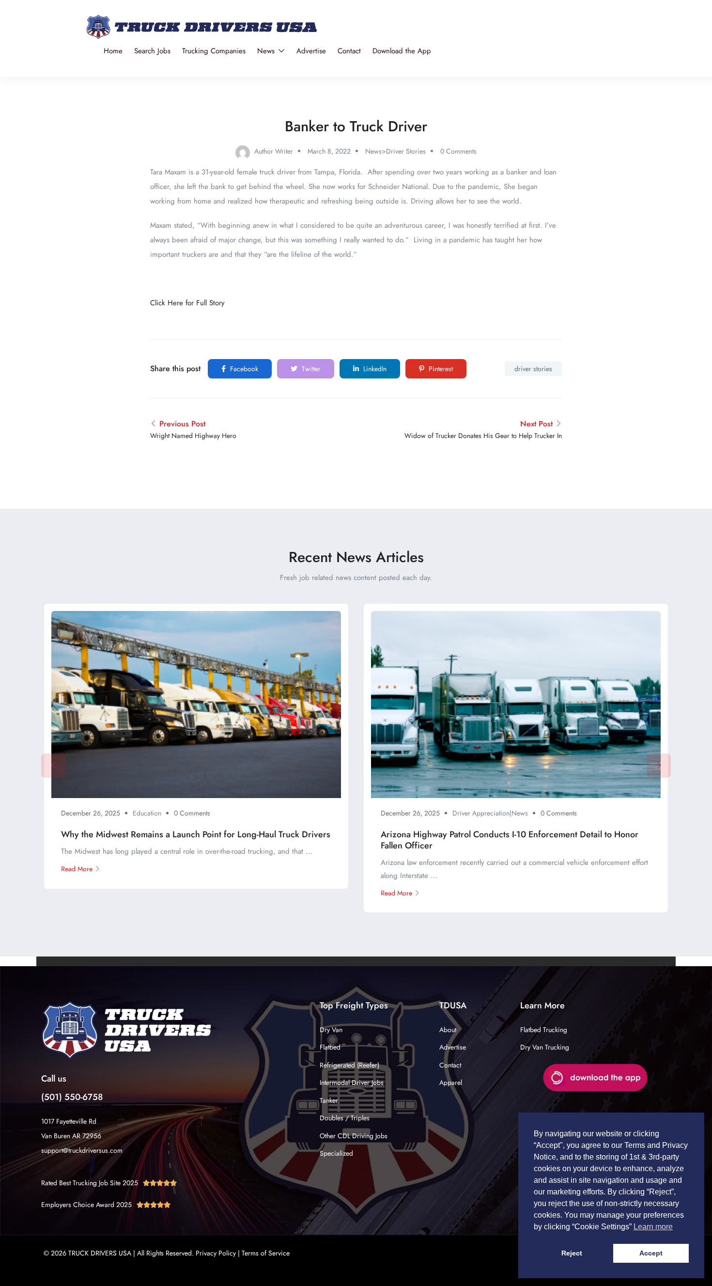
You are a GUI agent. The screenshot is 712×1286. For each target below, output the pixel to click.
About (447, 1030)
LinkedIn (374, 369)
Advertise (311, 51)
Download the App (401, 51)
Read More (77, 869)
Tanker (329, 1100)
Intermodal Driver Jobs (352, 1082)
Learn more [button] (653, 1227)
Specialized (336, 1153)
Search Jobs (152, 51)
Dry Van (331, 1030)
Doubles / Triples (345, 1118)
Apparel (450, 1082)
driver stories (533, 369)
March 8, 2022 (329, 151)
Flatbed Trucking (543, 1030)
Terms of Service (266, 1253)
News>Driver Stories (395, 151)
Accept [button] (651, 1253)
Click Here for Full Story (187, 303)
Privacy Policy (216, 1253)
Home (113, 51)
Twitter (310, 369)
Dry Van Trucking (544, 1047)
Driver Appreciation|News (490, 813)
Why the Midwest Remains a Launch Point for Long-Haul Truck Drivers (195, 834)
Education (147, 813)
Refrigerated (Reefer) (349, 1065)
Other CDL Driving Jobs (353, 1136)
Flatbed (330, 1047)
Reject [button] (571, 1253)
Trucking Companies (214, 51)
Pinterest (440, 369)
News (267, 51)
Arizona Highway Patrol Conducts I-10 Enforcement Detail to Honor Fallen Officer (509, 840)
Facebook (243, 369)
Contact (349, 51)
